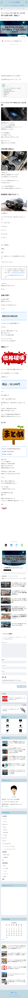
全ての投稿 (21, 5)
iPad (5, 827)
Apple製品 (21, 727)
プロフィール (7, 5)
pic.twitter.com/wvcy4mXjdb (18, 272)
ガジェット (5, 824)
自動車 (7, 727)
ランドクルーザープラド (9, 849)
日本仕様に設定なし (8, 89)
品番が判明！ (7, 92)
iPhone (5, 829)
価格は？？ (6, 94)
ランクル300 (9, 578)
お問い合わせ (14, 5)
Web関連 (4, 816)
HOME (15, 992)
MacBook (6, 832)
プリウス (6, 873)
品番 (25, 578)
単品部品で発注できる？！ (9, 91)
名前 (3, 659)
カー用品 (6, 868)
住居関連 (4, 851)
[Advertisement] (14, 60)
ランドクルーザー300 (13, 576)
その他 (5, 835)
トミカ (5, 871)
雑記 (20, 722)
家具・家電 (6, 854)
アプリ (5, 819)
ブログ (5, 821)
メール (4, 665)
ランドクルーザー (18, 578)
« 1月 (3, 939)
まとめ (5, 96)
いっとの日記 (14, 2)
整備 (5, 876)
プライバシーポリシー (14, 994)
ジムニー (4, 840)
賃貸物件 (6, 857)
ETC (5, 865)
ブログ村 (20, 732)
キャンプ (4, 838)
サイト (3, 671)
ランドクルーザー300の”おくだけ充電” (12, 88)
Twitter (7, 732)
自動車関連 (5, 863)
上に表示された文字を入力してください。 (12, 680)
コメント (4, 642)
